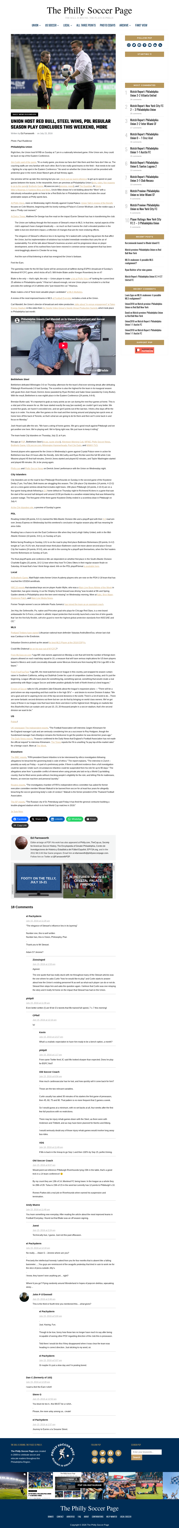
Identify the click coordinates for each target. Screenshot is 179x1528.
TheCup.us (96, 842)
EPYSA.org (92, 849)
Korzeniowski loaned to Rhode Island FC (142, 243)
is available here (91, 566)
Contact (60, 1517)
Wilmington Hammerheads (54, 445)
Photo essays (107, 25)
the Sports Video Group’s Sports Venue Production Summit (70, 308)
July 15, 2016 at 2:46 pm (44, 1299)
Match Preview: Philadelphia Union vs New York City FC (144, 207)
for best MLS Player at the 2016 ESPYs (67, 642)
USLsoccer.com (33, 445)
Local (66, 25)
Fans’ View (141, 25)
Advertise (71, 1517)
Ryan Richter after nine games (138, 269)
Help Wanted (111, 1517)
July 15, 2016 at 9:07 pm (44, 1165)
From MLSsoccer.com (21, 655)
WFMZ (88, 442)
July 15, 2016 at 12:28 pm (38, 1382)
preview (63, 186)
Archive (124, 25)
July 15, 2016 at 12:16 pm (44, 1020)
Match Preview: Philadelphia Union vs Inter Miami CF (144, 193)
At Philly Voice (17, 203)
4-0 (104, 519)
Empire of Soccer (19, 689)
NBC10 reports (18, 587)
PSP (23, 442)
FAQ (79, 1517)
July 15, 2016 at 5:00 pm (50, 1316)
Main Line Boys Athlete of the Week (95, 587)
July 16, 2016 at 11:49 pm (51, 1147)
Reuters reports (18, 785)
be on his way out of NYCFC (43, 649)
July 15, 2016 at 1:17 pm (50, 1055)
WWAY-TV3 (91, 445)
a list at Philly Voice (80, 279)
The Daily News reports (22, 739)
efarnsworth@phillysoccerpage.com (91, 853)
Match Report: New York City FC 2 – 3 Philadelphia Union (146, 108)
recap (45, 442)
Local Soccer (125, 1517)
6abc (99, 595)
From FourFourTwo (20, 672)
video (99, 183)
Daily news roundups (24, 114)
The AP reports (18, 802)
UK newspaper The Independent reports (29, 728)
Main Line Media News (42, 598)
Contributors (97, 1517)
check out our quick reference (73, 179)
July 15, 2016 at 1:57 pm (44, 1424)
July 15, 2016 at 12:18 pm (38, 1248)
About (86, 1517)
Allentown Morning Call (72, 442)
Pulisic (14, 722)
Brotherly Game (36, 186)
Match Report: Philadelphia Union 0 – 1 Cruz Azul (144, 136)
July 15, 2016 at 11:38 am (38, 1003)
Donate (51, 1517)
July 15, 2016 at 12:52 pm (44, 1399)
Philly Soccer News (101, 442)
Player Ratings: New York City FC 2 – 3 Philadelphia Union (145, 221)
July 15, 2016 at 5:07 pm (50, 1360)
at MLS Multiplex (74, 292)
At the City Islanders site (22, 507)
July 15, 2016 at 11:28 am (38, 921)
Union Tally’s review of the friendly (97, 203)
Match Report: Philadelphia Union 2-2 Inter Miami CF (144, 122)
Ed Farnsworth (27, 133)
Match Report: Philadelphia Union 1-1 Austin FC (144, 150)
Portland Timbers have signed (25, 633)
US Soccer (50, 25)
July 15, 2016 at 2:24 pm (44, 1230)
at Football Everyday (62, 298)
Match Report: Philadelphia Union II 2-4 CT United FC (143, 278)
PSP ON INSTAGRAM (89, 1485)
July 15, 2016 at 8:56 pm (50, 1076)
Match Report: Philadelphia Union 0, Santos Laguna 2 (144, 164)
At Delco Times (18, 216)
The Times (56, 742)
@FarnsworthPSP (61, 857)
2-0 (45, 491)
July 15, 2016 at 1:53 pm (44, 964)
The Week (41, 746)
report (71, 186)
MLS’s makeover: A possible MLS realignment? (139, 261)
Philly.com (15, 468)
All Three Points (86, 25)
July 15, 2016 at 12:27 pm (51, 1037)
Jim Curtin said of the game (23, 162)
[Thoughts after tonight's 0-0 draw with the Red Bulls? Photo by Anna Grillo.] (122, 1485)
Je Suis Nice (17, 811)
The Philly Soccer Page (89, 10)
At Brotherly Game (19, 578)
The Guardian (85, 186)
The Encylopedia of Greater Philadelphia (76, 846)
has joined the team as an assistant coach (84, 604)
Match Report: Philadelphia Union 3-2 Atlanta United (144, 93)
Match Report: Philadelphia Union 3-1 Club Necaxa (144, 178)
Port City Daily (74, 445)
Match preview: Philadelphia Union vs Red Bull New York (143, 251)
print (94, 183)
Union (35, 25)
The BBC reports (18, 757)
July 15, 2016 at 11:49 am (38, 1209)
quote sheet (54, 442)
